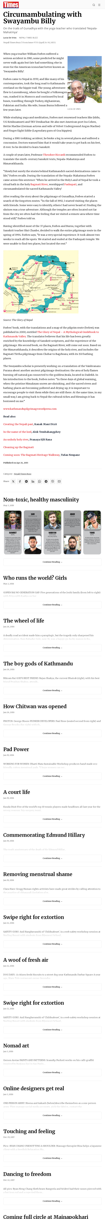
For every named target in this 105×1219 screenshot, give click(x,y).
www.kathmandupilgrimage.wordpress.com (30, 408)
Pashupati (70, 184)
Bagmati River (39, 184)
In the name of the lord (17, 431)
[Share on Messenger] (26, 481)
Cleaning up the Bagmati (18, 447)
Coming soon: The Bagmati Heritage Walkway (31, 454)
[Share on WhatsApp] (39, 481)
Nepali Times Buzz (28, 37)
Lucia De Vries (9, 37)
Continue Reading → (52, 562)
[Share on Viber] (52, 481)
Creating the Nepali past (18, 424)
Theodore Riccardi (54, 154)
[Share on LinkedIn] (33, 481)
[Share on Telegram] (46, 481)
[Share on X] (13, 481)
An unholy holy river (15, 439)
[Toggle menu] (99, 4)
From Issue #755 (39, 42)
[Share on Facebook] (20, 481)
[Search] (93, 4)
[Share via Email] (59, 481)
